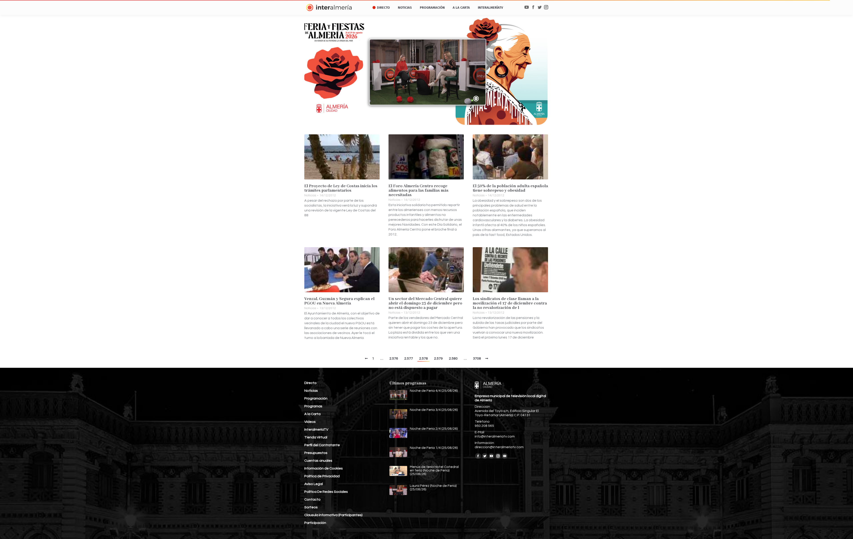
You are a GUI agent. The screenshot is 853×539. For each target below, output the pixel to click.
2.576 (393, 358)
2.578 (423, 358)
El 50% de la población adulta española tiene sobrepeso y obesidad (510, 188)
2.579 (438, 358)
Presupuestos (315, 453)
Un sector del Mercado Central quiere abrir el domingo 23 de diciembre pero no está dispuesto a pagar (425, 303)
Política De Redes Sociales (326, 491)
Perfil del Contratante (322, 445)
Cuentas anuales (318, 460)
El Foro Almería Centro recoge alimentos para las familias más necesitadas (418, 190)
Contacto (312, 499)
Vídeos (310, 422)
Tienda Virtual (315, 437)
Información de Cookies (323, 468)
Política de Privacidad (322, 476)
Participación (315, 523)
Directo (310, 383)
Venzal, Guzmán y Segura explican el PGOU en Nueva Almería (339, 301)
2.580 (453, 358)
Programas (313, 406)
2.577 (408, 358)
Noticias (310, 195)
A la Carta (312, 414)
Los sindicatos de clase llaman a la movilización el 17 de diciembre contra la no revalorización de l (510, 303)
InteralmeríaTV (316, 429)
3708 (477, 358)
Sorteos (311, 507)
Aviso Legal (313, 484)
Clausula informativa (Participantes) (333, 515)
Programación (315, 398)
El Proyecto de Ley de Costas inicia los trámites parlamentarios (340, 188)
